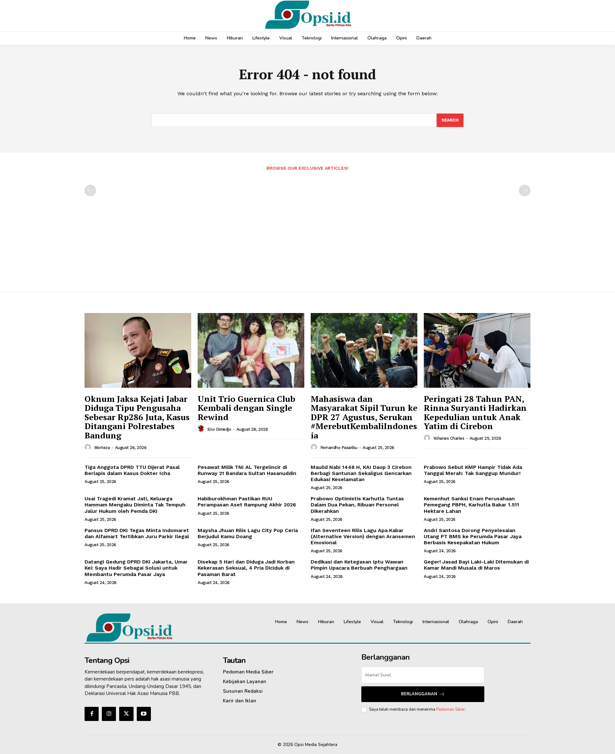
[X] (126, 714)
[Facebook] (92, 714)
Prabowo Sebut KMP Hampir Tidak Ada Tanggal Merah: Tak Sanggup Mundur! (473, 470)
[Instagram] (109, 714)
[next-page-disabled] (524, 190)
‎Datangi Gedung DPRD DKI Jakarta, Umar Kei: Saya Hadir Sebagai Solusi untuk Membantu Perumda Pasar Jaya (136, 568)
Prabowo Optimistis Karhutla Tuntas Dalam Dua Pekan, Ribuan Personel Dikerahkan (357, 505)
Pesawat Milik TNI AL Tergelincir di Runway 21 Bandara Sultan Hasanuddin (247, 470)
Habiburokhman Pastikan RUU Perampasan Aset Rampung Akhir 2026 (247, 502)
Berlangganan (419, 694)
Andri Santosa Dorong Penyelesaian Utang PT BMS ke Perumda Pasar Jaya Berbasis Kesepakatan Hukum (472, 536)
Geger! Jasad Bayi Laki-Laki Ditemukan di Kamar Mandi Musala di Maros (476, 565)
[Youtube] (144, 714)
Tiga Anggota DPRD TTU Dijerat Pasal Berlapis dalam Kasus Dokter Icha (132, 470)
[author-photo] (89, 447)
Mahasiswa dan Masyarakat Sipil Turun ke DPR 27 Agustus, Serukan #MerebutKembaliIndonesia (364, 417)
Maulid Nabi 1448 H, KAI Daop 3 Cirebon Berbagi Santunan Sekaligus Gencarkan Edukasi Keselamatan (361, 473)
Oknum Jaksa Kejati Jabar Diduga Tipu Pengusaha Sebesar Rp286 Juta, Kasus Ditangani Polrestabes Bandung (137, 417)
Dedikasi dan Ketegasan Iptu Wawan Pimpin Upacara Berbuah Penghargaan (359, 565)
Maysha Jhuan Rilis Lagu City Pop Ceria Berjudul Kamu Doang (248, 533)
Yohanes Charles (448, 438)
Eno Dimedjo (219, 429)
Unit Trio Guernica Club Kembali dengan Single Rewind (246, 407)
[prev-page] (90, 190)
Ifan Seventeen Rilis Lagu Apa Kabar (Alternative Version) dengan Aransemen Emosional (363, 536)
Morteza (102, 447)
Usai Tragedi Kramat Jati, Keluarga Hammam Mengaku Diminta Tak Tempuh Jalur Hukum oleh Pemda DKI (135, 505)
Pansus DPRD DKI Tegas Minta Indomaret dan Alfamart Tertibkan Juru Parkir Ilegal (137, 533)
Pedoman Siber (450, 709)
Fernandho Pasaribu (338, 447)
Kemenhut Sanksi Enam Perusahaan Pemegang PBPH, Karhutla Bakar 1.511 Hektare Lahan (471, 505)
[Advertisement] (307, 228)
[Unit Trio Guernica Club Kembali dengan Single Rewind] (251, 350)
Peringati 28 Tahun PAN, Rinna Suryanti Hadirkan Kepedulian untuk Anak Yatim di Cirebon (475, 412)
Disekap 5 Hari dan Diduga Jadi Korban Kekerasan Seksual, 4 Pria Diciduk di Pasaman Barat (246, 568)
